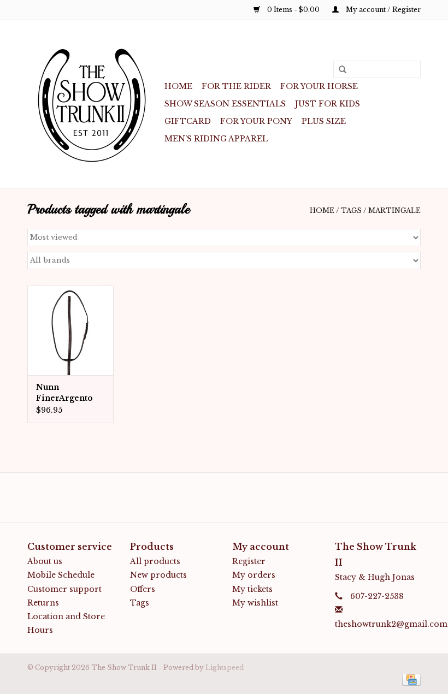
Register (249, 561)
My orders (253, 575)
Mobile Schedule (61, 575)
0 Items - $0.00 (293, 9)
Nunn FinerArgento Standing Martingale (64, 393)
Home (178, 86)
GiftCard (187, 121)
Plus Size (324, 121)
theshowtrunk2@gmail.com (391, 624)
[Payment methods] (409, 679)
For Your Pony (256, 121)
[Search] (338, 70)
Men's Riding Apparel (216, 139)
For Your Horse (319, 86)
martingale (394, 210)
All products (155, 561)
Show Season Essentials (225, 104)
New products (158, 575)
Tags (351, 210)
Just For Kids (327, 104)
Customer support (64, 589)
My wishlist (255, 603)
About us (44, 561)
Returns (43, 603)
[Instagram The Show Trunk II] (234, 497)
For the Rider (236, 86)
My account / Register (382, 9)
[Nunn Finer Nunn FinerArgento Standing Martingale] (70, 331)
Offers (142, 589)
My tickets (252, 589)
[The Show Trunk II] (94, 104)
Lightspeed (224, 667)
